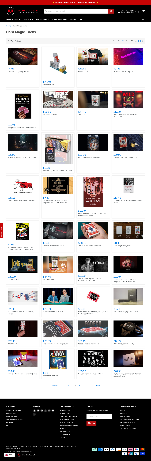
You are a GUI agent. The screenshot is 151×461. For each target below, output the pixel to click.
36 (123, 41)
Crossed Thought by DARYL (18, 72)
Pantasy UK (64, 437)
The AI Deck (12, 344)
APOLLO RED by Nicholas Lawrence (21, 201)
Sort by (10, 41)
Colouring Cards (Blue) (122, 246)
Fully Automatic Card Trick (53, 312)
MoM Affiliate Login (67, 422)
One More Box (13, 279)
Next (98, 386)
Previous (54, 386)
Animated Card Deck (51, 376)
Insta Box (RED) (49, 279)
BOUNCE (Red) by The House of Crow (22, 158)
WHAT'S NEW (28, 19)
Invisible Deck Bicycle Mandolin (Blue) (22, 374)
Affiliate (63, 428)
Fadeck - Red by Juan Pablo (88, 344)
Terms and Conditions (128, 428)
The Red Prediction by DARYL (54, 246)
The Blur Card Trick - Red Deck (89, 246)
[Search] (111, 11)
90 (92, 386)
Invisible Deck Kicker (51, 115)
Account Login (65, 410)
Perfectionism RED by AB (123, 72)
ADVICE (82, 19)
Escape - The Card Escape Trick (125, 158)
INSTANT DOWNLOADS (59, 19)
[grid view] (139, 41)
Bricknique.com (65, 431)
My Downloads (65, 413)
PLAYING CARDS (42, 19)
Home (8, 26)
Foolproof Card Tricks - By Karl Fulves (22, 128)
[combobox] (76, 11)
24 (119, 41)
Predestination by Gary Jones (89, 158)
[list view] (142, 41)
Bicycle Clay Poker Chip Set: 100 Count (57, 171)
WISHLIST (73, 19)
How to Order (125, 416)
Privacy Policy (125, 425)
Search (122, 410)
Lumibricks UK (65, 434)
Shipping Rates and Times (129, 419)
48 (126, 41)
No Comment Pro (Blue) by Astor (90, 374)
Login (143, 19)
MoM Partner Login (67, 419)
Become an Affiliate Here (69, 425)
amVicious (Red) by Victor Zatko (126, 312)
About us (123, 413)
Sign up (91, 423)
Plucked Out (83, 72)
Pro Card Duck (48, 85)
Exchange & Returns (127, 422)
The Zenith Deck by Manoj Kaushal (56, 344)
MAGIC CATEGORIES (13, 19)
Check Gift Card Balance (68, 416)
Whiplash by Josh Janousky (124, 344)
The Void (81, 115)
